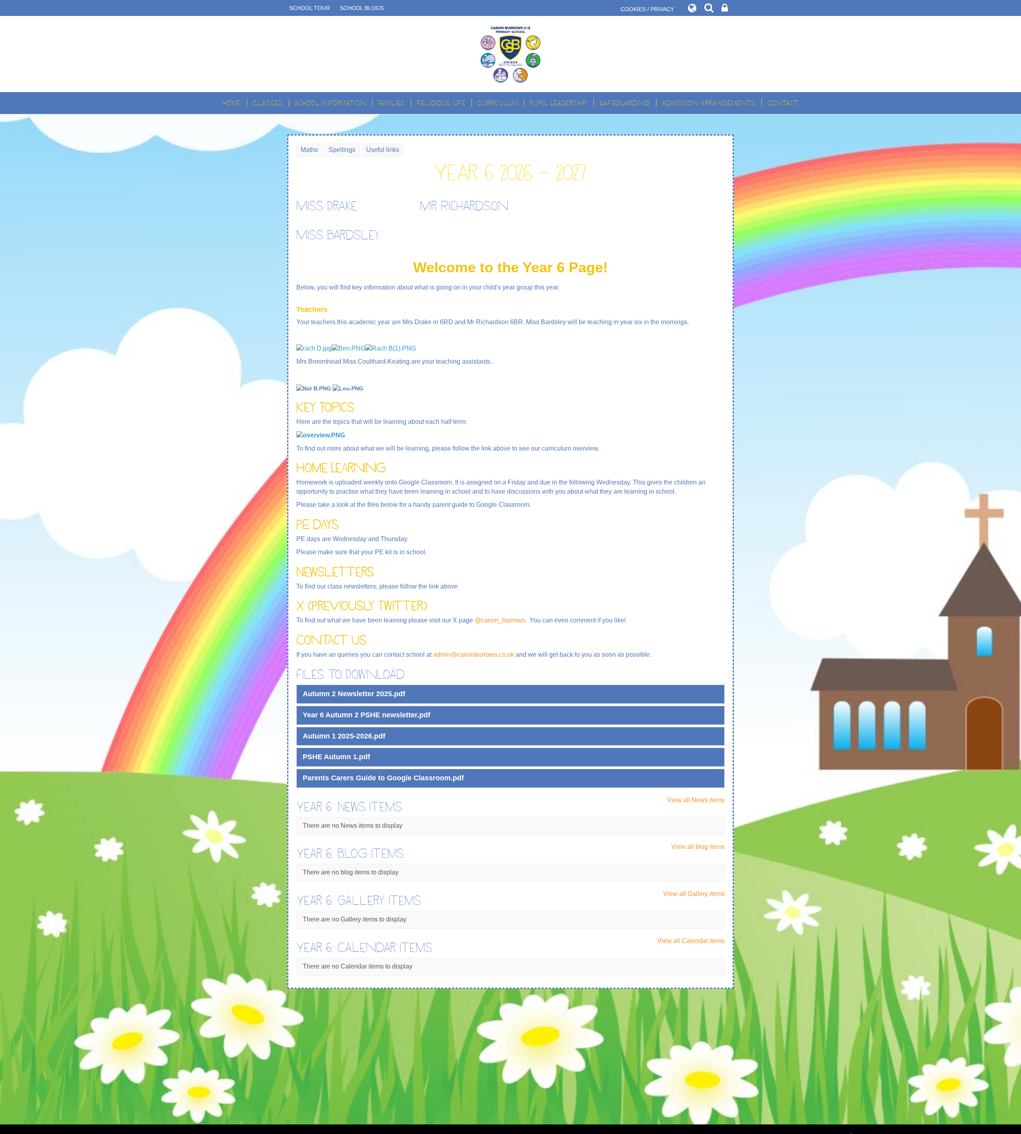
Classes (268, 103)
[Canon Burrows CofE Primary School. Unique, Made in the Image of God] (510, 54)
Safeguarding (624, 103)
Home (232, 103)
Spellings (342, 149)
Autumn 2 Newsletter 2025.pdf (354, 694)
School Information (330, 103)
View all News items (696, 800)
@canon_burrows (500, 620)
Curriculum (497, 103)
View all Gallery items (694, 893)
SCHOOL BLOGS (362, 8)
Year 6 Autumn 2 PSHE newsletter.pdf (366, 715)
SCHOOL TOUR (309, 8)
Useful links (382, 149)
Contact (782, 103)
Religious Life (441, 103)
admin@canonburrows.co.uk (473, 654)
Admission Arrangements (708, 103)
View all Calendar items (691, 940)
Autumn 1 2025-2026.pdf (344, 736)
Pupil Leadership (558, 103)
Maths (309, 149)
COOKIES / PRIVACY (647, 9)
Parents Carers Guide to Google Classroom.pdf (383, 778)
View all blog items (698, 846)
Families (391, 103)
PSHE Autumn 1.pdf (336, 757)
